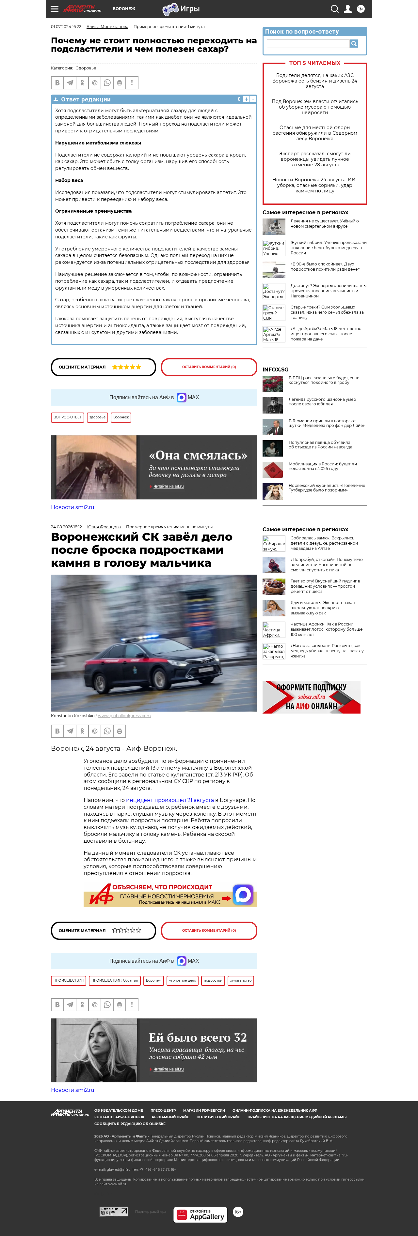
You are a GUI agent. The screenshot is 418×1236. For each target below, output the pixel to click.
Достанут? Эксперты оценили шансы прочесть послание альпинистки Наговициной (328, 290)
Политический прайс (218, 1117)
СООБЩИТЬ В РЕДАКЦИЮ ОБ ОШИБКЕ (130, 1124)
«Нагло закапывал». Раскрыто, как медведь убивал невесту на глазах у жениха (327, 650)
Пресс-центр (163, 1110)
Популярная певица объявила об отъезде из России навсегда (320, 444)
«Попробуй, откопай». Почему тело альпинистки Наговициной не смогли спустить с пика (327, 564)
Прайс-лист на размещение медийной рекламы (297, 1117)
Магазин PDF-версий (204, 1110)
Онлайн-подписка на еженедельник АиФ (275, 1110)
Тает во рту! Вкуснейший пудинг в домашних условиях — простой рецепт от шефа (325, 586)
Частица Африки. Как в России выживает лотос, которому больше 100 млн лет (326, 629)
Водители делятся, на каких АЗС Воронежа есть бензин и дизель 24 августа (314, 81)
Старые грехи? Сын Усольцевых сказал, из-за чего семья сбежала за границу (327, 312)
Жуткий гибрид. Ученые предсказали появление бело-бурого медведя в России (329, 247)
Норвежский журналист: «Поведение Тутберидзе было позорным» (327, 487)
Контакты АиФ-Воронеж (119, 1117)
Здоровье (86, 68)
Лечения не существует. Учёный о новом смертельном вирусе (325, 224)
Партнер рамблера (150, 1211)
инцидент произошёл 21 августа (170, 800)
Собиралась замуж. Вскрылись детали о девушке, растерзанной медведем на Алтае (324, 543)
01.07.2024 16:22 (66, 26)
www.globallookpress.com (124, 715)
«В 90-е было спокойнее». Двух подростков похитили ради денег (325, 267)
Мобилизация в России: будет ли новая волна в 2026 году (323, 466)
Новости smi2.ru (72, 507)
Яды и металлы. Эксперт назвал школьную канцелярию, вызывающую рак (323, 607)
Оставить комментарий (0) (209, 367)
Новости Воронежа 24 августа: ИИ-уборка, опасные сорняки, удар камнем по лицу (314, 185)
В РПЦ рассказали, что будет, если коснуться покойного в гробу (324, 380)
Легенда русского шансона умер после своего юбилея (322, 401)
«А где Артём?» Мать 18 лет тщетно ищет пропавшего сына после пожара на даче (326, 333)
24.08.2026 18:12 (66, 526)
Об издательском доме (118, 1110)
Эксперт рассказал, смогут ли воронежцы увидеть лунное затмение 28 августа (315, 159)
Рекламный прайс (170, 1117)
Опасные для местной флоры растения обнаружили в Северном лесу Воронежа (314, 133)
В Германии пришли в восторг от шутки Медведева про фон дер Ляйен (327, 423)
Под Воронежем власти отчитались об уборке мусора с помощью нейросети (315, 107)
